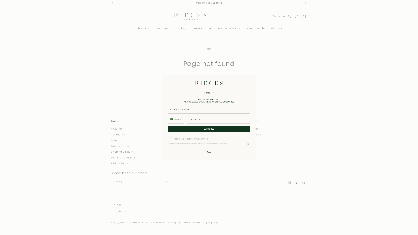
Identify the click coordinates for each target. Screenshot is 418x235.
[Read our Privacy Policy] (248, 144)
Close (209, 152)
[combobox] (176, 120)
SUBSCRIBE (209, 128)
